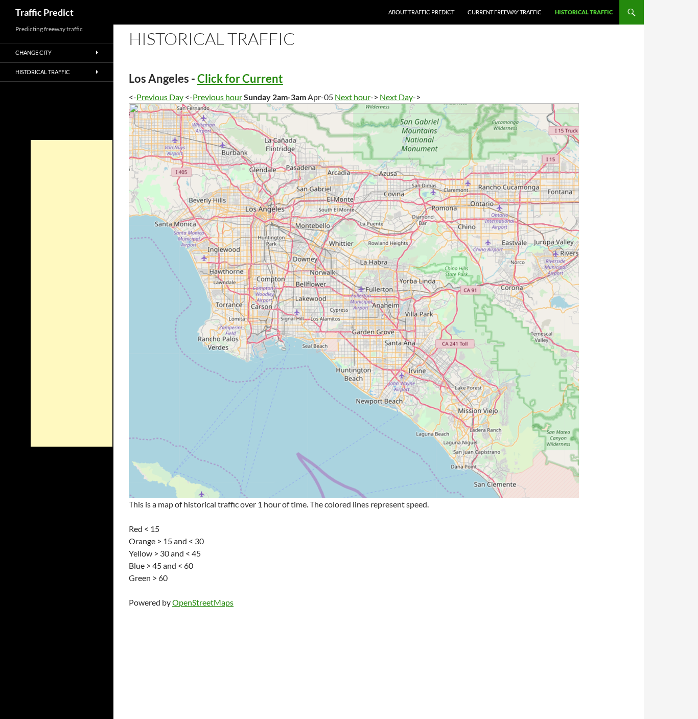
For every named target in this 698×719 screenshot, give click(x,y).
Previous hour (217, 97)
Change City (33, 52)
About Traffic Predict (421, 12)
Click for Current (240, 78)
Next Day (396, 97)
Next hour (352, 97)
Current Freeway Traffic (505, 12)
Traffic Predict (44, 12)
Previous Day (159, 97)
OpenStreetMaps (203, 602)
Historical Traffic (584, 12)
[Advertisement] (71, 293)
